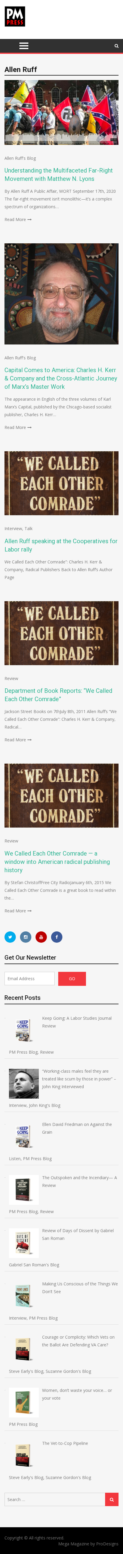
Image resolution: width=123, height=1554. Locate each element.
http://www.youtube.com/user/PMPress (41, 937)
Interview (13, 528)
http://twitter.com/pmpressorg (10, 937)
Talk (28, 528)
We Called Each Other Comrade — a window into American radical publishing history (57, 862)
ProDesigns (107, 1544)
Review (11, 678)
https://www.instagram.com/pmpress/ (25, 937)
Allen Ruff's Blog (20, 158)
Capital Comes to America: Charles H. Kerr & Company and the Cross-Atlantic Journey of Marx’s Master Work (60, 378)
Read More (15, 219)
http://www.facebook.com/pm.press (56, 937)
